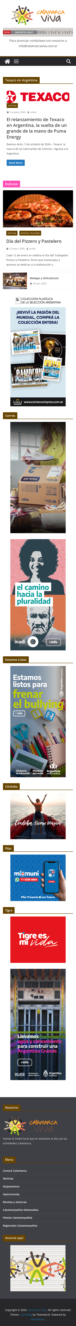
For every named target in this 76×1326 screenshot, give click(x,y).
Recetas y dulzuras (30, 233)
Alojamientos (11, 1186)
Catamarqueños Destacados (20, 1210)
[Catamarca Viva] (7, 61)
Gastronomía (11, 1194)
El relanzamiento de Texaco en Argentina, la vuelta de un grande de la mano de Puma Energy (37, 128)
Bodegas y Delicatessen (44, 278)
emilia (33, 112)
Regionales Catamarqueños (20, 1225)
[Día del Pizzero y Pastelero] (38, 208)
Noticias (12, 105)
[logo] (30, 1117)
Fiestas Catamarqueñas (17, 1217)
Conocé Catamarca (15, 1170)
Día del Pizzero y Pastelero (34, 241)
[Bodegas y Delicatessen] (15, 280)
